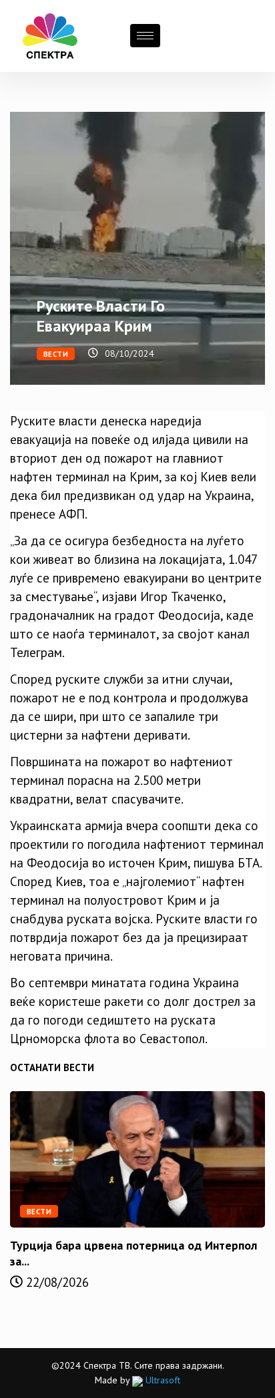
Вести (55, 354)
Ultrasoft (161, 1380)
